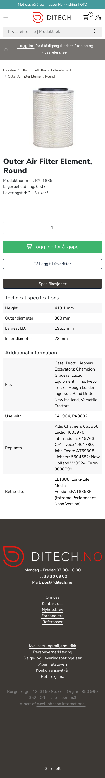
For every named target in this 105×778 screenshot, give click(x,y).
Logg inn (26, 46)
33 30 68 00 (55, 576)
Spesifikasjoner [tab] (52, 284)
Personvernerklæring (52, 652)
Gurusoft (52, 768)
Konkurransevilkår (52, 670)
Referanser (52, 622)
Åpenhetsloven (52, 664)
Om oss (53, 597)
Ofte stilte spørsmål (58, 697)
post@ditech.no (57, 582)
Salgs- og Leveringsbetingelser (53, 658)
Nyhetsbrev (52, 610)
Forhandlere (52, 616)
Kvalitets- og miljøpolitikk (52, 646)
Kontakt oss (52, 603)
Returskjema (52, 676)
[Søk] (95, 32)
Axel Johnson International (61, 704)
